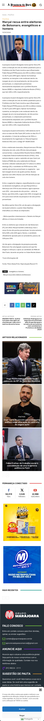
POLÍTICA (11, 15)
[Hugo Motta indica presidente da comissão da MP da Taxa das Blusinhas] (22, 362)
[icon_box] (17, 639)
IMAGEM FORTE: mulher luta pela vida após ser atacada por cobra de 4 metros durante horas (11, 321)
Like (8, 489)
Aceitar (22, 709)
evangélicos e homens (16, 271)
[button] (40, 690)
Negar (22, 715)
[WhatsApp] (23, 305)
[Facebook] (12, 305)
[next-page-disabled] (7, 597)
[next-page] (7, 475)
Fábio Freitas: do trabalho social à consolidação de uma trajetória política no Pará (22, 465)
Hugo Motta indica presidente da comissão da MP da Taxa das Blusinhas (22, 380)
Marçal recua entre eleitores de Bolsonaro (17, 275)
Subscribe (35, 489)
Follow (22, 489)
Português (28, 719)
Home (4, 15)
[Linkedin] (28, 305)
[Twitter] (17, 305)
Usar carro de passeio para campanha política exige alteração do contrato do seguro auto (22, 422)
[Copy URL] (33, 305)
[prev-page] (3, 475)
